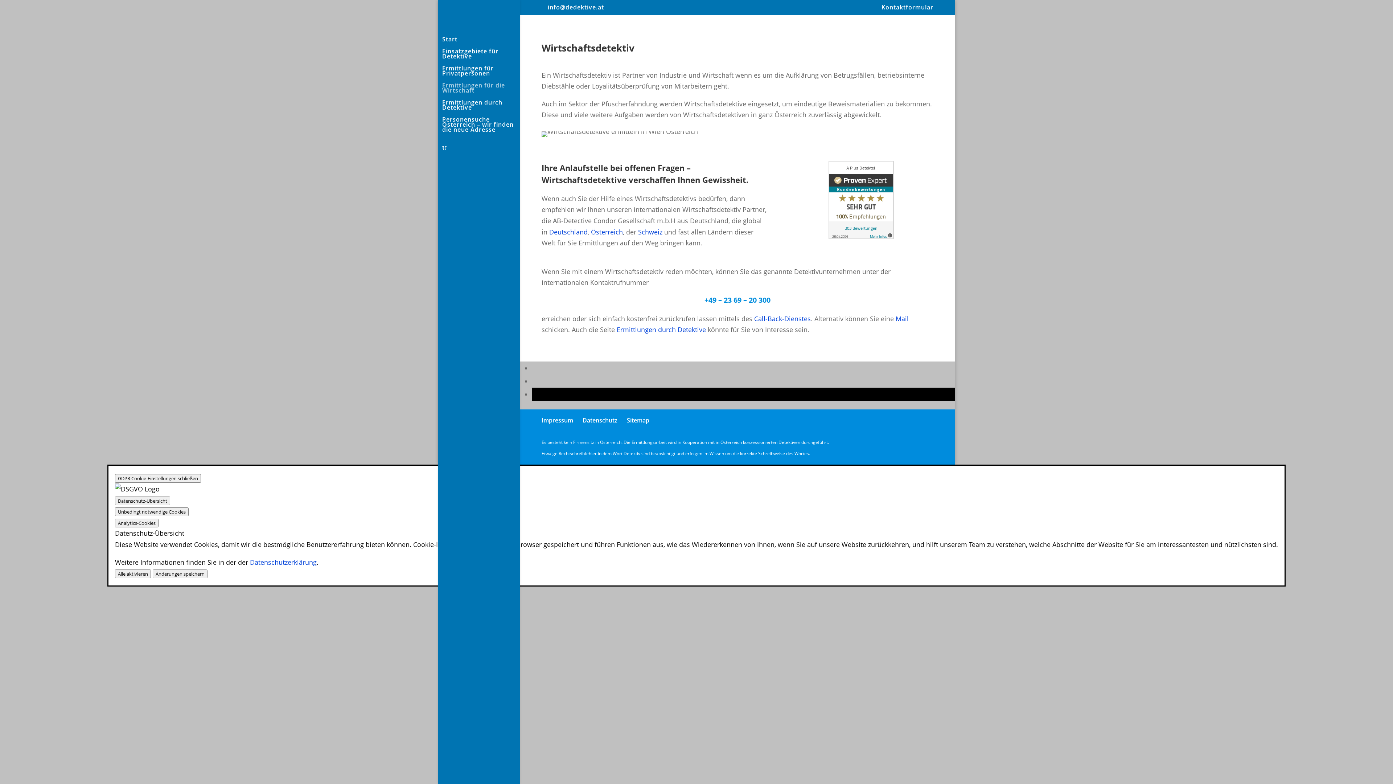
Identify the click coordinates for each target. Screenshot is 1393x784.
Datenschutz (600, 420)
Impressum (557, 420)
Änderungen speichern (180, 574)
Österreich (607, 232)
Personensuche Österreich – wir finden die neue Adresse (478, 125)
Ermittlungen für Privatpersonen (468, 71)
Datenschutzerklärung (283, 562)
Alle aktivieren (133, 574)
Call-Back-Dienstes (782, 318)
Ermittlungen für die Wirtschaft (473, 88)
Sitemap (638, 420)
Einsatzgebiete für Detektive (470, 54)
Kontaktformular (907, 7)
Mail (902, 318)
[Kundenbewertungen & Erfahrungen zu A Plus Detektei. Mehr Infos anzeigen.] (861, 236)
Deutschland (568, 232)
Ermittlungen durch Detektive (472, 105)
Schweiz (650, 232)
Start (449, 40)
